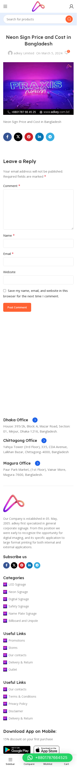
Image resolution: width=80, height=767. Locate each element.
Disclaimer (16, 711)
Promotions (17, 640)
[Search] (69, 19)
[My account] (71, 6)
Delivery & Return (21, 662)
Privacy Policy (18, 704)
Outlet (13, 669)
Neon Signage (18, 592)
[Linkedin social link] (39, 137)
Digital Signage (19, 599)
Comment (11, 185)
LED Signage (17, 584)
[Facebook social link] (7, 137)
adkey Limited (24, 53)
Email (8, 253)
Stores (13, 648)
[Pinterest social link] (29, 137)
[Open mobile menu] (5, 6)
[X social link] (18, 137)
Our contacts (17, 655)
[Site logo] (38, 6)
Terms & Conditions (22, 696)
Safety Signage (19, 606)
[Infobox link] (20, 420)
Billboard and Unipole (23, 621)
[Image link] (14, 503)
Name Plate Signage (23, 613)
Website (9, 272)
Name (9, 235)
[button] (47, 757)
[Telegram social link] (50, 137)
